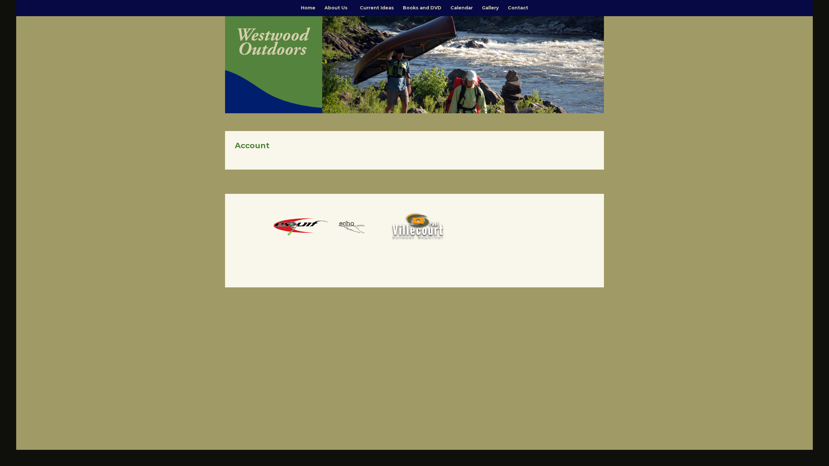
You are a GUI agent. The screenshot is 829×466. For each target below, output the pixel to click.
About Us (335, 8)
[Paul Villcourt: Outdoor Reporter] (417, 226)
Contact (518, 8)
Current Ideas (377, 8)
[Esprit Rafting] (359, 226)
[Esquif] (301, 226)
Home (308, 8)
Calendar (461, 8)
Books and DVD (422, 8)
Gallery (490, 8)
